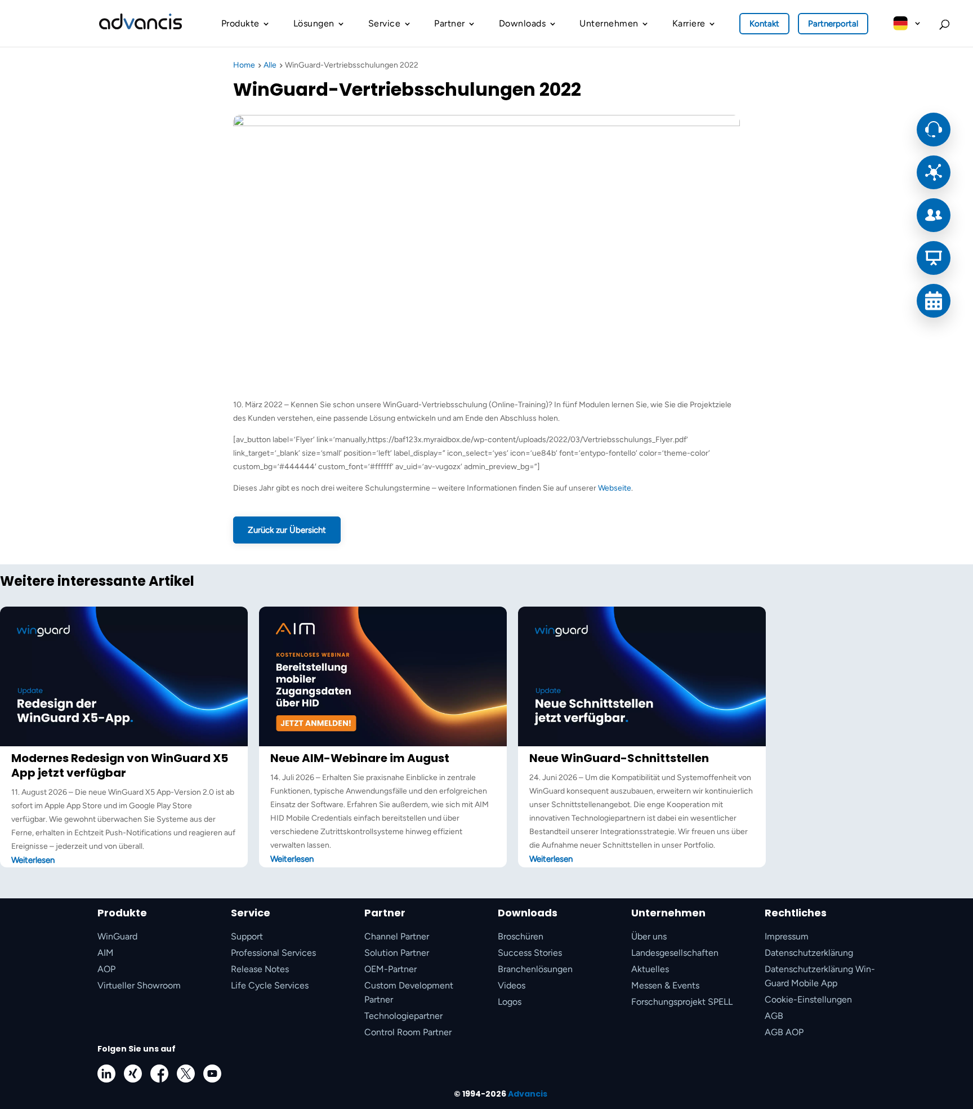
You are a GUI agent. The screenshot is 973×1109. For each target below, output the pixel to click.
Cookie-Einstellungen (808, 999)
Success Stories (530, 952)
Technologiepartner (403, 1015)
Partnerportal (833, 24)
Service (384, 23)
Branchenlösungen (535, 969)
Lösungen (313, 23)
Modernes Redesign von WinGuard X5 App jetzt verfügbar (119, 765)
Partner (449, 23)
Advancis (527, 1093)
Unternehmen (609, 23)
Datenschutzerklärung (809, 952)
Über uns (649, 936)
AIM (105, 952)
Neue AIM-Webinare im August (359, 758)
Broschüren (520, 936)
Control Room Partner (408, 1032)
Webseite (614, 488)
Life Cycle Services (270, 985)
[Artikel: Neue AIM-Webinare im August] (383, 744)
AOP (106, 969)
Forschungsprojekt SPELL (682, 1001)
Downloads (522, 23)
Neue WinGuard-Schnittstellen (619, 758)
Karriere (689, 23)
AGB (774, 1015)
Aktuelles (650, 969)
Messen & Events (665, 985)
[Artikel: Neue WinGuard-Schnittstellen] (642, 744)
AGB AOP (784, 1032)
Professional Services (273, 952)
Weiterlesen (33, 860)
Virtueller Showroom (139, 985)
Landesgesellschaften (674, 952)
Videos (511, 985)
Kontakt (764, 24)
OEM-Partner (390, 969)
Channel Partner (396, 936)
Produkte (240, 23)
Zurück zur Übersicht (287, 530)
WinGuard (117, 936)
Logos (509, 1001)
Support (247, 936)
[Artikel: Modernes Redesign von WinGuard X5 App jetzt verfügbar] (124, 744)
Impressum (787, 936)
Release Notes (260, 969)
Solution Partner (396, 952)
